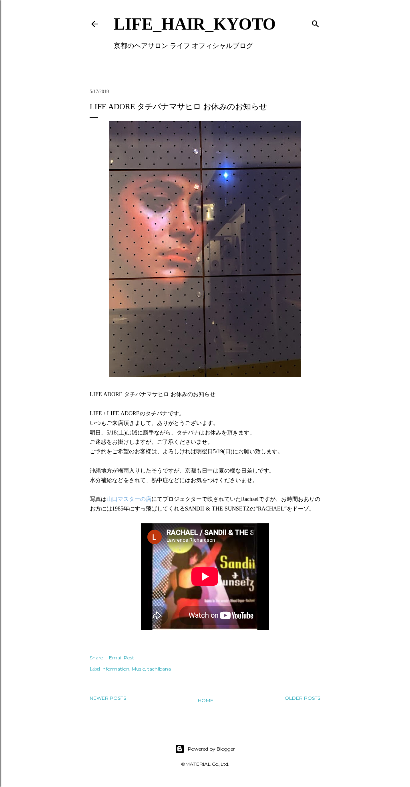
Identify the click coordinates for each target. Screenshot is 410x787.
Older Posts (302, 698)
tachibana (159, 669)
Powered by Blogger (211, 749)
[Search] (315, 22)
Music (138, 669)
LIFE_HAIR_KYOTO (195, 24)
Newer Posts (108, 698)
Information (115, 669)
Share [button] (96, 658)
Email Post (121, 658)
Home (205, 700)
